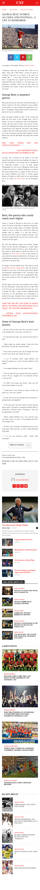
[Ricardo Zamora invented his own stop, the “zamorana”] (7, 836)
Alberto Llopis (29, 65)
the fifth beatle (20, 178)
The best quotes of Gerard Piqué (24, 560)
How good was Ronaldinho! (25, 868)
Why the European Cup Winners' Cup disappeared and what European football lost (19, 714)
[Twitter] (17, 57)
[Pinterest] (23, 57)
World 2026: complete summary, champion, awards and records (19, 749)
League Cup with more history (23, 539)
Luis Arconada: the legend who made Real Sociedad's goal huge (25, 636)
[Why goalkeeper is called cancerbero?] (7, 552)
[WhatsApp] (29, 57)
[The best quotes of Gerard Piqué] (7, 563)
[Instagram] (18, 486)
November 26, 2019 (9, 316)
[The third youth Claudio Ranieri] (20, 510)
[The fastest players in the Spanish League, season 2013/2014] (7, 573)
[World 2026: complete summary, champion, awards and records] (20, 732)
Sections (13, 10)
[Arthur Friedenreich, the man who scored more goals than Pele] (7, 820)
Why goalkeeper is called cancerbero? (25, 550)
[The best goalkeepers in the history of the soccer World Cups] (7, 624)
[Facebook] (11, 57)
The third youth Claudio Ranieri (15, 525)
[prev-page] (3, 878)
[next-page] (6, 878)
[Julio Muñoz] (13, 480)
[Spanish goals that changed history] (20, 767)
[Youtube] (26, 486)
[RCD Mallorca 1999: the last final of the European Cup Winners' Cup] (20, 660)
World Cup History (11, 746)
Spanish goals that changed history (17, 783)
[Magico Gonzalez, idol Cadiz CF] (7, 851)
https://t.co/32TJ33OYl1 (11, 145)
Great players (26, 10)
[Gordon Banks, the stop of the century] (7, 805)
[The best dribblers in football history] (7, 602)
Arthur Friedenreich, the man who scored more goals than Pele (25, 821)
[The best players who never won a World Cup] (7, 590)
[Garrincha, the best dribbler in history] (7, 613)
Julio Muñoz (22, 480)
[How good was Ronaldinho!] (7, 867)
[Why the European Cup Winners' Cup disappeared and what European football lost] (20, 696)
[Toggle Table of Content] (27, 445)
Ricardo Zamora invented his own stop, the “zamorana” (24, 836)
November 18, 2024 (27, 153)
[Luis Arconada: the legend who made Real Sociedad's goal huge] (7, 635)
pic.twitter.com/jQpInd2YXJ (20, 308)
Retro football (19, 588)
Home (4, 10)
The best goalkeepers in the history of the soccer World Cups (26, 625)
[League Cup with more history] (7, 542)
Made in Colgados (10, 521)
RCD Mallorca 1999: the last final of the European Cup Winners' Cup (17, 678)
